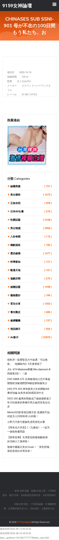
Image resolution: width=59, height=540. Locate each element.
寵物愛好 (31, 295)
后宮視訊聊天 (49, 495)
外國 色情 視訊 (21, 504)
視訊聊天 (31, 328)
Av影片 (31, 337)
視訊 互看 (13, 495)
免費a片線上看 (38, 490)
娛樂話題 (31, 286)
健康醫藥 (31, 320)
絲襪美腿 (31, 186)
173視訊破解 (37, 504)
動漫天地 (31, 270)
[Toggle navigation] (54, 4)
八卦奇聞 (31, 236)
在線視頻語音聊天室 (30, 495)
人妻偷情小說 (47, 508)
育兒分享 (31, 303)
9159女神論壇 (24, 522)
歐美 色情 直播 (22, 490)
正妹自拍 (31, 203)
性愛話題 (31, 219)
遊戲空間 (31, 278)
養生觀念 (31, 312)
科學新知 (31, 261)
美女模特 (31, 194)
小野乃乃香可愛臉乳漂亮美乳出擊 (26, 421)
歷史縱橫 (31, 253)
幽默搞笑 (31, 244)
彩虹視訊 (34, 508)
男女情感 (31, 228)
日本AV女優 (31, 211)
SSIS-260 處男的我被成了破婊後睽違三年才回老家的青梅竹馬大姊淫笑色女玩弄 (29, 402)
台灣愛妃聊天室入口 (18, 508)
